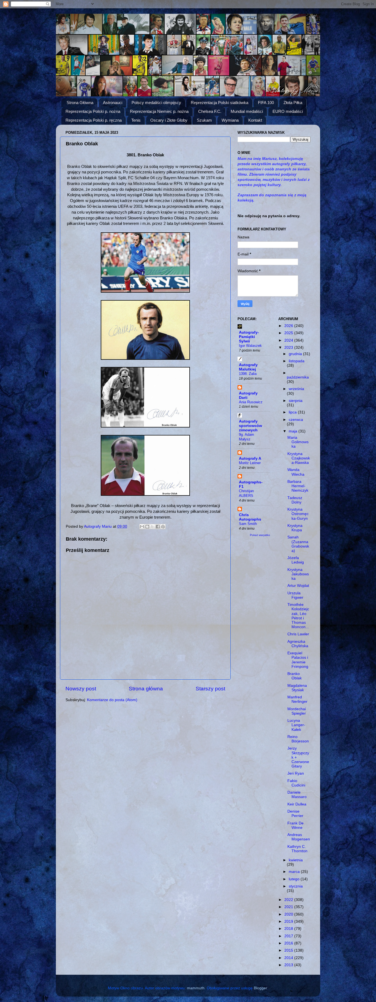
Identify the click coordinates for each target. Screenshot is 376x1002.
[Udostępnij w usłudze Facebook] (157, 526)
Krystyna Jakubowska (298, 574)
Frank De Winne (295, 825)
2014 (289, 958)
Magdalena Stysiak (297, 688)
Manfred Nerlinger (297, 699)
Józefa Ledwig (295, 560)
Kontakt (255, 120)
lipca (293, 412)
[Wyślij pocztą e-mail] (142, 526)
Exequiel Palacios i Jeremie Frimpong (297, 660)
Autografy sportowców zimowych (250, 425)
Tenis (136, 120)
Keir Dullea (296, 804)
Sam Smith (248, 524)
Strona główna (146, 688)
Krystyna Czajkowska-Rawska (298, 458)
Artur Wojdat (298, 586)
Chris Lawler (298, 634)
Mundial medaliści (247, 111)
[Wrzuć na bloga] (147, 526)
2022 (289, 900)
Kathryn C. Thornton (297, 849)
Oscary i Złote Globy (168, 120)
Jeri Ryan (295, 773)
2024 (289, 340)
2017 (289, 936)
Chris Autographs (250, 517)
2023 (289, 347)
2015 (289, 950)
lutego (295, 879)
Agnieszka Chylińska (297, 643)
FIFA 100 (266, 102)
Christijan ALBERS (246, 493)
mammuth (196, 988)
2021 (289, 907)
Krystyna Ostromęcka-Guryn (298, 513)
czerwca (296, 420)
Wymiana (230, 120)
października (298, 377)
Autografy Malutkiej (248, 367)
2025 (289, 333)
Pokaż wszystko (260, 535)
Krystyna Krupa (295, 528)
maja (293, 431)
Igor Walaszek (250, 346)
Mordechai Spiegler (296, 711)
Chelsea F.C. (209, 111)
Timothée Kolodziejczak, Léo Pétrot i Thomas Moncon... (298, 616)
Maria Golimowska (298, 441)
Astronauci (112, 102)
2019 (289, 921)
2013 (289, 965)
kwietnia (296, 860)
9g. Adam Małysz (246, 436)
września (296, 389)
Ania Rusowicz (251, 402)
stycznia (296, 886)
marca (295, 872)
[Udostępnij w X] (152, 526)
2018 (289, 929)
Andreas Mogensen (298, 837)
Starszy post (210, 688)
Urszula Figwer (295, 595)
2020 (289, 914)
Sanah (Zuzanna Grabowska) (298, 544)
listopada (296, 361)
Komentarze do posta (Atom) (112, 700)
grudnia (296, 354)
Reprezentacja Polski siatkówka (219, 102)
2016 (289, 943)
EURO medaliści (288, 111)
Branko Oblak (294, 676)
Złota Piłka (293, 102)
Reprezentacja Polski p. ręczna (94, 120)
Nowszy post (81, 688)
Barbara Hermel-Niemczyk (297, 486)
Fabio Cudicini (296, 783)
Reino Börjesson (298, 739)
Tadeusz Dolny (294, 500)
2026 (289, 326)
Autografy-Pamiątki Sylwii (249, 336)
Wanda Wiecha (295, 472)
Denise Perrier (295, 813)
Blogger (260, 988)
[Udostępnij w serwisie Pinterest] (163, 526)
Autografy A (250, 458)
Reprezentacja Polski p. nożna (93, 111)
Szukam (204, 120)
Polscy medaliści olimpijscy (156, 102)
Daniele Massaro (297, 794)
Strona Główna (80, 102)
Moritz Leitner (250, 463)
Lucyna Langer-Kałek (296, 724)
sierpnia (296, 401)
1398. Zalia (248, 374)
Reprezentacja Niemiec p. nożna (159, 111)
